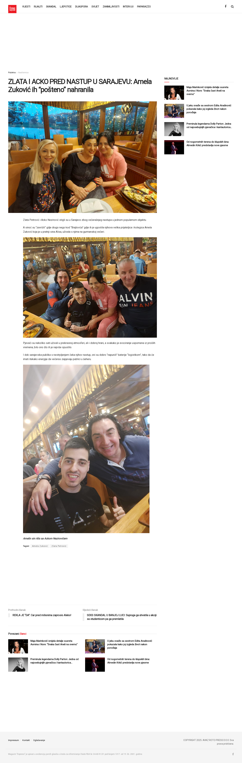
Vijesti (26, 6)
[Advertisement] (121, 41)
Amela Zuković (40, 546)
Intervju (128, 6)
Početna (12, 72)
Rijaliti (38, 6)
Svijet (95, 6)
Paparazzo (144, 6)
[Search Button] (232, 6)
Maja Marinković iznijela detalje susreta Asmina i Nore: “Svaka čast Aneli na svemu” (207, 91)
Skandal (51, 6)
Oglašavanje (39, 740)
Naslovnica (23, 72)
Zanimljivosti (111, 6)
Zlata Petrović (59, 546)
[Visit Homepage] (12, 6)
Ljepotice (66, 6)
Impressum (13, 740)
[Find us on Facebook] (225, 6)
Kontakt (26, 740)
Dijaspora (81, 6)
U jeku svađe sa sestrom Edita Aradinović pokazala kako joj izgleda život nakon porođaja (129, 644)
